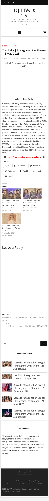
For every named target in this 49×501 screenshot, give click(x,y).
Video (33, 58)
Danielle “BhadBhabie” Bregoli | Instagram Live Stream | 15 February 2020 (29, 388)
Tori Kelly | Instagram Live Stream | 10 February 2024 (31, 202)
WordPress (35, 489)
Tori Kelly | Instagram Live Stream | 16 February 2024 (10, 202)
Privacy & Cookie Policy (17, 481)
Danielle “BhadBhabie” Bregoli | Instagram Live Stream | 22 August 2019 (29, 413)
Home (30, 484)
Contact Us (10, 484)
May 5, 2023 (8, 58)
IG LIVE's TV (24, 13)
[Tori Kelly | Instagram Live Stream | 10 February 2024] (32, 193)
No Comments (21, 58)
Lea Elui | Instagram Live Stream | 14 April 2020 (26, 377)
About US (21, 484)
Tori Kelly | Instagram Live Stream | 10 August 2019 (11, 227)
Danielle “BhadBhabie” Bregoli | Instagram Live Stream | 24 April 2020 (29, 401)
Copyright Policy (34, 481)
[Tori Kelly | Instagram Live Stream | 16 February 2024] (11, 193)
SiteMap (39, 483)
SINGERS (5, 46)
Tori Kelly (14, 46)
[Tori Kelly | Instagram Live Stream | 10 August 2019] (11, 218)
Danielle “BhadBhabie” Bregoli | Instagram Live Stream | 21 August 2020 (29, 365)
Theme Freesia (26, 489)
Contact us (12, 450)
